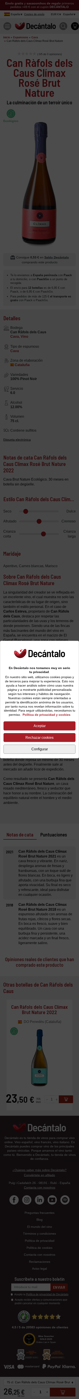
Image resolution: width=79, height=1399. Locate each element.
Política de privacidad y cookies (46, 715)
